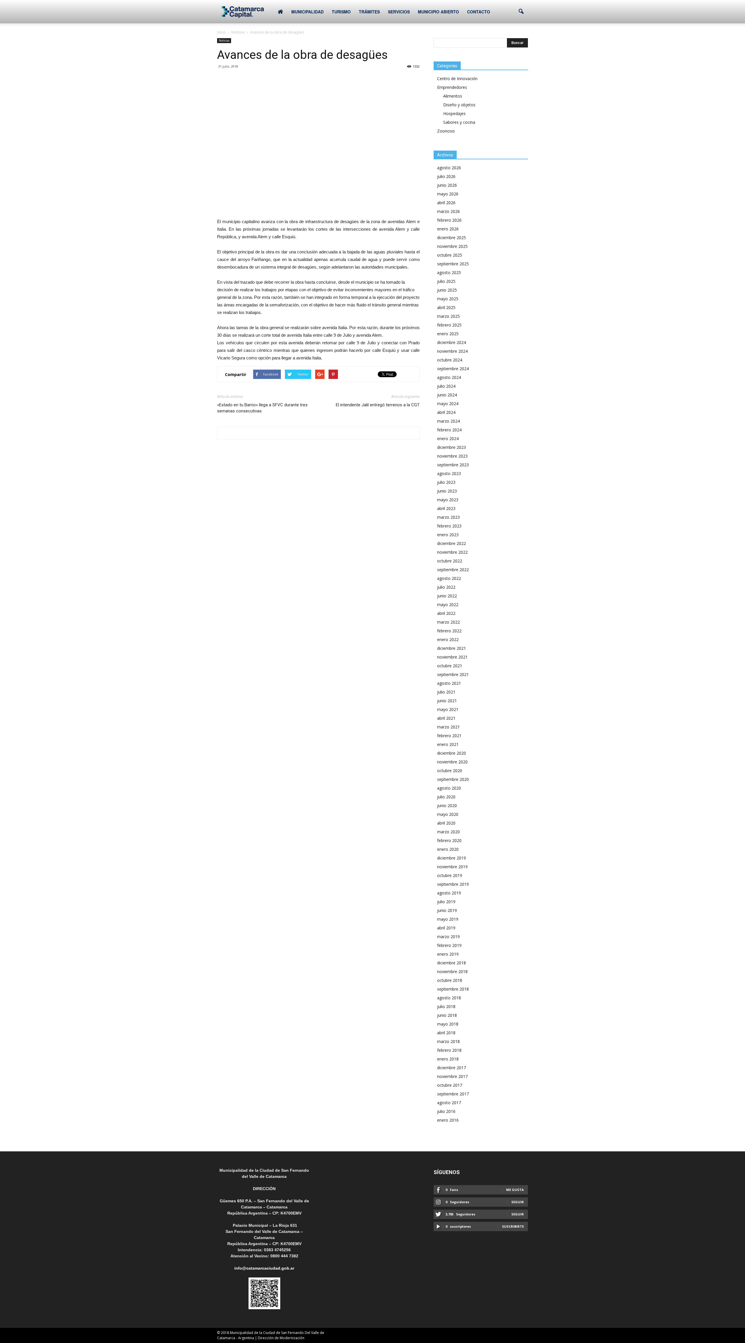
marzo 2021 (448, 727)
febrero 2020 (449, 840)
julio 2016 (446, 1111)
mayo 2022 (447, 604)
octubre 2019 (449, 875)
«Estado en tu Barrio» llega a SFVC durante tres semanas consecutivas (262, 408)
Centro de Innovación (457, 78)
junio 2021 (447, 700)
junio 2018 (447, 1015)
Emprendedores (452, 87)
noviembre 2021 (452, 657)
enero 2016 (448, 1120)
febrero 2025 (449, 325)
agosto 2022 (449, 578)
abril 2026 (446, 202)
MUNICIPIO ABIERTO (438, 12)
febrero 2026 (449, 220)
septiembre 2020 (453, 779)
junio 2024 (447, 395)
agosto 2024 (449, 377)
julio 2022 (446, 587)
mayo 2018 (447, 1024)
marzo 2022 (448, 622)
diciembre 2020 (451, 753)
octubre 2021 (449, 665)
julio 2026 (446, 176)
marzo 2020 (448, 831)
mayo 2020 (447, 814)
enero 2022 (448, 639)
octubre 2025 (449, 255)
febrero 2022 (449, 630)
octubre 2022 (449, 561)
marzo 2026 (448, 211)
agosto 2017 (449, 1102)
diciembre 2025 (451, 237)
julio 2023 (446, 482)
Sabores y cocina (459, 122)
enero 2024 (448, 438)
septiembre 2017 (453, 1094)
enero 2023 (448, 534)
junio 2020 (447, 805)
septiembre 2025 (453, 264)
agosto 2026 (449, 167)
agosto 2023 (449, 473)
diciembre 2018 (451, 963)
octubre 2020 (449, 770)
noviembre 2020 (452, 762)
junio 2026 (447, 185)
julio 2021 (446, 692)
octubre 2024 (449, 360)
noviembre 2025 (452, 246)
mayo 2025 (447, 298)
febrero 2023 (449, 526)
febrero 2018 (449, 1050)
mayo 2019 (447, 919)
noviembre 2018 (452, 971)
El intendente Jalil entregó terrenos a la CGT (378, 404)
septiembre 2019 (453, 884)
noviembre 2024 (452, 351)
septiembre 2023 (453, 464)
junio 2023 (447, 491)
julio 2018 (446, 1006)
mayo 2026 (447, 194)
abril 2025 (446, 307)
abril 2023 (446, 508)
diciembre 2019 (451, 858)
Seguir (517, 1202)
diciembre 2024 (451, 342)
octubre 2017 (449, 1085)
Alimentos (452, 96)
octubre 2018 (449, 980)
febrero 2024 (449, 430)
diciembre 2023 (451, 447)
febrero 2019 (449, 945)
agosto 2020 (449, 788)
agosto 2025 (449, 272)
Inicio (221, 32)
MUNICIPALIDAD (307, 12)
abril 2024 (446, 412)
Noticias (224, 40)
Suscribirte (513, 1226)
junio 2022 (447, 596)
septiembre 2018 (453, 989)
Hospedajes (454, 113)
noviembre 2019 (452, 866)
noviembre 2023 (452, 456)
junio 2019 (447, 910)
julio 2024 (446, 386)
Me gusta (515, 1189)
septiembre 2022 (453, 569)
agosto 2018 (449, 997)
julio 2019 (446, 901)
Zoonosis (446, 131)
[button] (521, 12)
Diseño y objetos (459, 104)
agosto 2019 (449, 893)
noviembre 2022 (452, 552)
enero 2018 (448, 1059)
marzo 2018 (448, 1041)
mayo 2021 (447, 709)
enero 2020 (448, 849)
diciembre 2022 (451, 543)
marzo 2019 (448, 936)
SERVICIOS (399, 12)
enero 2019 (448, 954)
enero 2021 (448, 744)
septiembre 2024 (453, 368)
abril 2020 (446, 823)
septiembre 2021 (453, 674)
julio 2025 (446, 281)
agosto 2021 (449, 683)
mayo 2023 (447, 499)
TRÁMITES (369, 12)
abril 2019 (446, 928)
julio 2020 (446, 797)
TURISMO (341, 12)
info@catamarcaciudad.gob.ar (264, 1268)
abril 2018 (446, 1032)
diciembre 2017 (451, 1067)
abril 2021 (446, 718)
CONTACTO (478, 12)
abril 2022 (446, 613)
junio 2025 (447, 290)
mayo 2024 (447, 403)
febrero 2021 (449, 735)
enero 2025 (448, 333)
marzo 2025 (448, 316)
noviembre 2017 (452, 1076)
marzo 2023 (448, 517)
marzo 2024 (448, 421)
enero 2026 (448, 229)
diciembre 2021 (451, 648)
